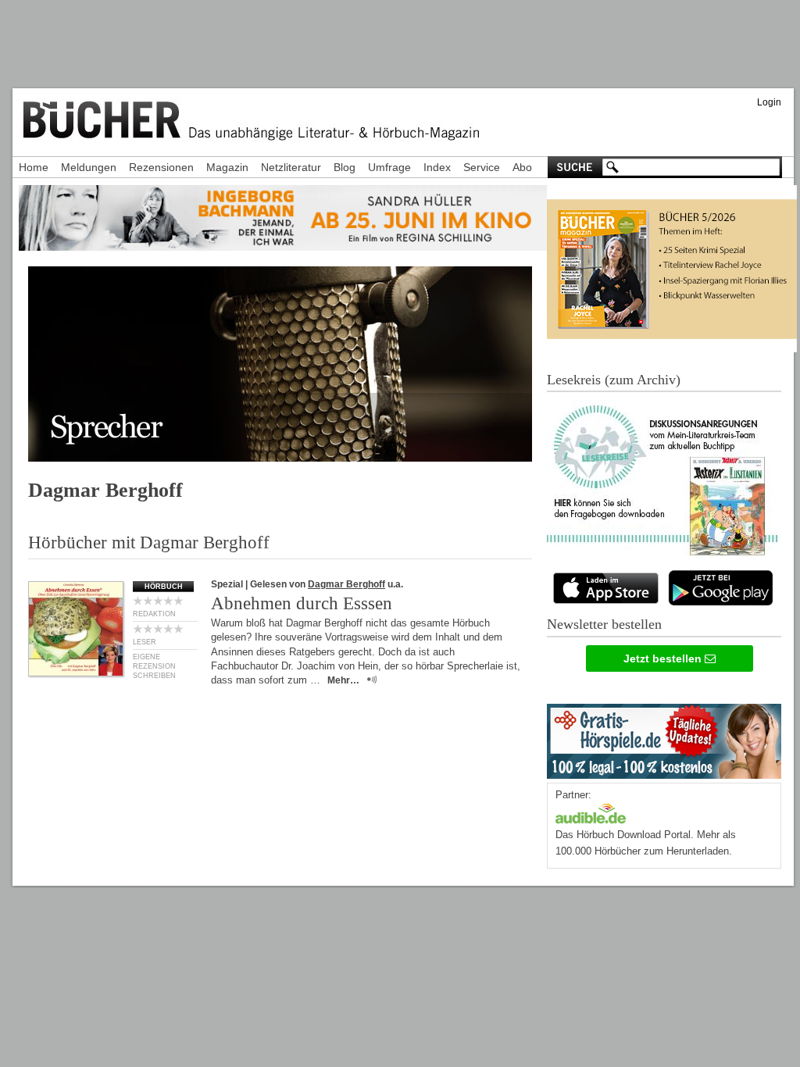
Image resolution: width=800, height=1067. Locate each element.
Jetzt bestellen (664, 658)
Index (437, 167)
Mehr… (343, 680)
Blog (344, 167)
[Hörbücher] (590, 812)
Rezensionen (161, 167)
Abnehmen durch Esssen (301, 603)
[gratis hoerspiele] (664, 738)
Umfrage (389, 167)
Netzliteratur (291, 167)
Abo (522, 167)
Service (481, 167)
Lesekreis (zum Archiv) (613, 379)
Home (33, 167)
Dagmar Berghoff (346, 584)
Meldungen (88, 167)
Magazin (227, 167)
